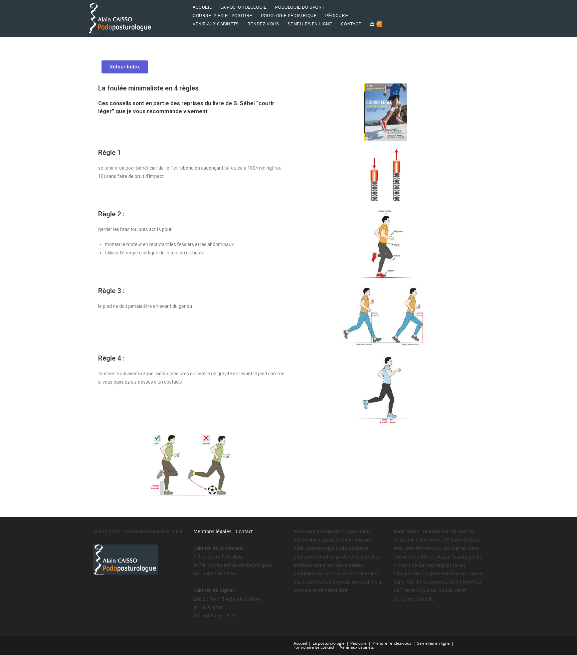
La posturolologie (329, 643)
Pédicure (358, 643)
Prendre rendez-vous (391, 643)
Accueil (300, 643)
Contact (244, 531)
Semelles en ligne (433, 643)
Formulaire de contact (314, 647)
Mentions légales (212, 531)
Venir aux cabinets (357, 647)
